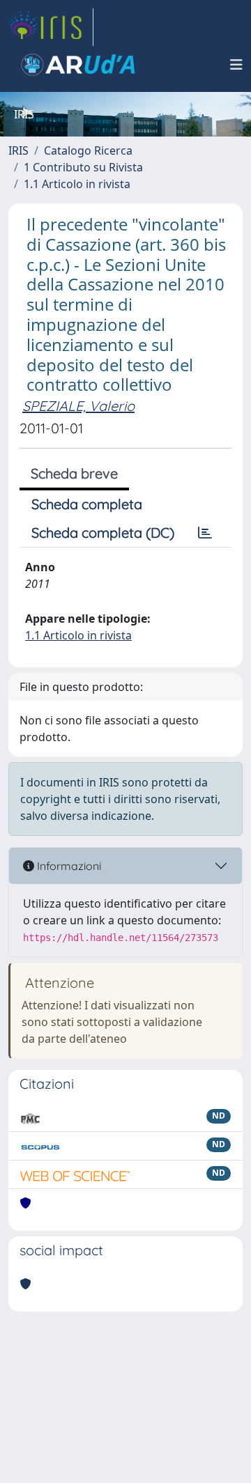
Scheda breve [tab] (74, 473)
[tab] (205, 533)
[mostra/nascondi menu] (236, 65)
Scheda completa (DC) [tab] (102, 532)
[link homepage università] (78, 65)
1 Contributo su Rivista (83, 167)
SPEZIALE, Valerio (78, 405)
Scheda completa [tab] (86, 504)
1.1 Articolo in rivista (77, 184)
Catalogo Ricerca (88, 150)
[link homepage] (50, 27)
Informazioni (67, 866)
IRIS (18, 150)
